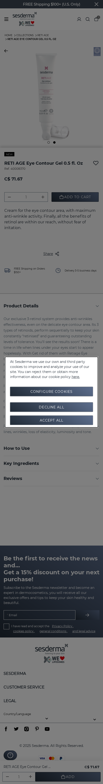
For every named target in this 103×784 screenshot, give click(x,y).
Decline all (51, 407)
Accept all (51, 420)
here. (76, 376)
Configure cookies (51, 391)
